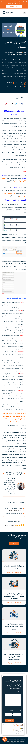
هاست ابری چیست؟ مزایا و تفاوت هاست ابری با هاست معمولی (14, 626)
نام (20, 710)
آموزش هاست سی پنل (12, 86)
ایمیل (11, 710)
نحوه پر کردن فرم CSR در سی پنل (14, 513)
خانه (25, 52)
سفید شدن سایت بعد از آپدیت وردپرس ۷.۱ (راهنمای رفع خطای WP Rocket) (14, 596)
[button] (24, 13)
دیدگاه (18, 692)
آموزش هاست (18, 52)
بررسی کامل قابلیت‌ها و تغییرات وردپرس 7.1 (14, 567)
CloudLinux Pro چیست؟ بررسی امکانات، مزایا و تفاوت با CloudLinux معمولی (14, 657)
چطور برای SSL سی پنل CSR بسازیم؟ (13, 508)
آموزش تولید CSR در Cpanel (15, 200)
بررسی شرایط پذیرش (14, 6)
